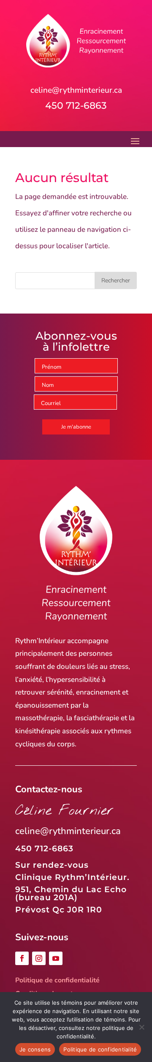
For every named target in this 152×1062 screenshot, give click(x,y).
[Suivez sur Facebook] (22, 958)
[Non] (141, 1027)
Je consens (35, 1049)
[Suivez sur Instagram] (39, 958)
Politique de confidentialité (57, 980)
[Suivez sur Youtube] (55, 958)
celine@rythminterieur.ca (76, 90)
